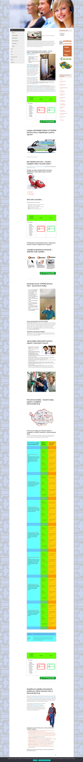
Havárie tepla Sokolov (51, 625)
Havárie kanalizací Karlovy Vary (52, 459)
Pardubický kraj (62, 116)
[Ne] (81, 759)
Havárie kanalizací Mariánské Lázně (52, 561)
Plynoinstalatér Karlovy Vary (44, 465)
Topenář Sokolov (44, 624)
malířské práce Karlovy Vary (41, 731)
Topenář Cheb (43, 520)
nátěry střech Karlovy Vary (50, 732)
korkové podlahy (52, 697)
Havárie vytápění (30, 53)
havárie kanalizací (31, 193)
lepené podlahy (51, 742)
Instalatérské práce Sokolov (33, 610)
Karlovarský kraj (62, 94)
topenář (43, 89)
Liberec (61, 98)
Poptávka (12, 62)
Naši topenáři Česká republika (65, 75)
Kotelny (13, 46)
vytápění (30, 80)
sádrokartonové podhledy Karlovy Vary (46, 738)
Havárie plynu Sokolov (51, 619)
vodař (38, 89)
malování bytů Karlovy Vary (43, 730)
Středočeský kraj (63, 81)
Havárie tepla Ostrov (51, 599)
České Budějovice (63, 104)
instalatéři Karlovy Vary (32, 166)
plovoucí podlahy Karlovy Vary (43, 742)
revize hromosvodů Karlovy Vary (43, 745)
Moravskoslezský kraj (63, 87)
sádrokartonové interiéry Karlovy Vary (45, 737)
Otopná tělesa (14, 43)
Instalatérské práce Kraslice (33, 532)
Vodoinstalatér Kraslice (43, 530)
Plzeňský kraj (62, 90)
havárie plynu (30, 191)
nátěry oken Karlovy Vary (41, 733)
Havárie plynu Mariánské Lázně (52, 567)
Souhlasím (35, 760)
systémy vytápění (33, 77)
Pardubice (62, 114)
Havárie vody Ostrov (51, 581)
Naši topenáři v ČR (14, 56)
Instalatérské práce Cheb (32, 506)
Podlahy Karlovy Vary (32, 741)
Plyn (11, 51)
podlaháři (28, 705)
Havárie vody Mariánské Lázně (52, 555)
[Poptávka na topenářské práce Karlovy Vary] (41, 262)
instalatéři (31, 88)
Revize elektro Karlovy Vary (33, 744)
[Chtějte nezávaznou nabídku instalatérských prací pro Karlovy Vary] (51, 109)
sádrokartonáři (40, 704)
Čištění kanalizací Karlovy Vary (44, 459)
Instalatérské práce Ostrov (33, 584)
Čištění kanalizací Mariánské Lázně (44, 562)
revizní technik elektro (36, 705)
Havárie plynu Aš (52, 490)
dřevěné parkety (37, 743)
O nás (12, 54)
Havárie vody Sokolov (51, 607)
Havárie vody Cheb (52, 503)
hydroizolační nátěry (44, 735)
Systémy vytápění (15, 35)
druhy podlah (44, 743)
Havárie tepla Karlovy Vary (51, 470)
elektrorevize (35, 701)
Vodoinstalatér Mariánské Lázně (44, 556)
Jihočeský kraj (62, 107)
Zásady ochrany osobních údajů (44, 760)
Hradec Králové (62, 111)
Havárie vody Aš (51, 478)
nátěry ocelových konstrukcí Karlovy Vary (37, 734)
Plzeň (61, 88)
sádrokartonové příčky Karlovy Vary (34, 738)
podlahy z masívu (31, 743)
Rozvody (13, 32)
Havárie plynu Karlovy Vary (51, 465)
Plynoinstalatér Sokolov (44, 620)
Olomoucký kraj (62, 97)
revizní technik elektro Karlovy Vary (44, 746)
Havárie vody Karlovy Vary (51, 452)
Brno (61, 82)
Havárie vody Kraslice (51, 529)
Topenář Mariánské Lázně (44, 573)
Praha (61, 79)
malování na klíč (31, 731)
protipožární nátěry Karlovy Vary (35, 735)
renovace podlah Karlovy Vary (33, 742)
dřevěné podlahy (46, 697)
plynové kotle (29, 68)
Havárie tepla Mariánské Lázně (52, 573)
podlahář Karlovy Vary (40, 741)
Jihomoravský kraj (63, 84)
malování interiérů (51, 730)
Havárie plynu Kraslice (51, 541)
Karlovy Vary (62, 92)
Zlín (60, 117)
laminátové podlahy (40, 697)
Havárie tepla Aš (51, 495)
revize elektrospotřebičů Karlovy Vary (45, 744)
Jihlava (61, 108)
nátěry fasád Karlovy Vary (41, 732)
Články (12, 59)
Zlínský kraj (62, 120)
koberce (33, 698)
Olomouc (61, 95)
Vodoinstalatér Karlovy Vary (43, 453)
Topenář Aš (43, 495)
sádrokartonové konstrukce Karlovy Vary (35, 739)
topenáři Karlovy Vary (40, 166)
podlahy (44, 698)
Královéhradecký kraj (63, 113)
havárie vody (30, 192)
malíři (33, 704)
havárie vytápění (31, 194)
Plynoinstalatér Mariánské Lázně (44, 568)
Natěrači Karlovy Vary (32, 732)
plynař (41, 89)
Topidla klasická (14, 38)
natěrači (36, 704)
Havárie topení (29, 64)
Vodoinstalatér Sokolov (43, 607)
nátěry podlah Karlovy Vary (32, 733)
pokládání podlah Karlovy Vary (49, 741)
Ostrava (61, 85)
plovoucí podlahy (34, 697)
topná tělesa (35, 68)
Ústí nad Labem (62, 101)
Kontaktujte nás (64, 30)
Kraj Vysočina (62, 110)
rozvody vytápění (32, 67)
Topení (12, 30)
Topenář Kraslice (44, 546)
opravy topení (36, 85)
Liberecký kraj (62, 100)
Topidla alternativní (15, 40)
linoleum (28, 698)
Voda (12, 48)
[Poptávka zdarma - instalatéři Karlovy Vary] (47, 121)
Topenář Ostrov (44, 598)
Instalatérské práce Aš (32, 481)
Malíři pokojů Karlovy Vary (33, 730)
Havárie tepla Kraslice (51, 547)
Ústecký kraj (62, 103)
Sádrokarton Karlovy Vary (33, 737)
